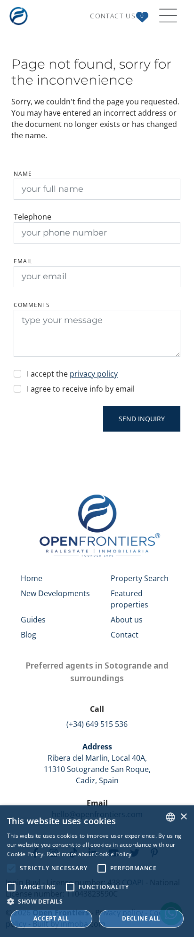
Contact (124, 635)
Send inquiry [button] (142, 418)
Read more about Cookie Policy (89, 854)
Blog (28, 635)
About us (127, 619)
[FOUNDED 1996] (20, 16)
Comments (32, 305)
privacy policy (94, 374)
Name (23, 174)
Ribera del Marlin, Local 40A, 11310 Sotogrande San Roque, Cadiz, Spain (97, 763)
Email (23, 261)
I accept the (72, 374)
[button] (97, 901)
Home (31, 578)
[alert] (97, 871)
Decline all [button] (141, 918)
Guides (33, 619)
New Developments (55, 593)
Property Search (140, 578)
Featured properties (129, 599)
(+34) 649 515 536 (97, 724)
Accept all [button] (51, 918)
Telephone (32, 217)
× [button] (183, 816)
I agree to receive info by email (81, 389)
